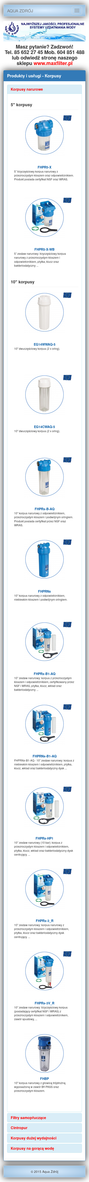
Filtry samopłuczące (28, 1117)
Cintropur (19, 1127)
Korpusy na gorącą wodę (32, 1148)
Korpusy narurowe (27, 89)
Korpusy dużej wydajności (33, 1138)
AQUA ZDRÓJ (20, 11)
